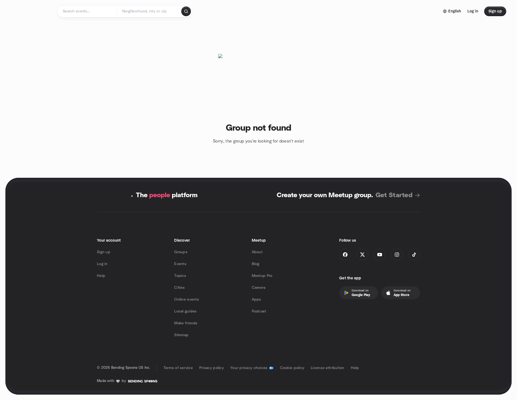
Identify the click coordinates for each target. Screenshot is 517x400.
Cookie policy (292, 368)
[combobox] (149, 11)
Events (180, 264)
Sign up (103, 252)
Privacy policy (211, 368)
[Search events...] (186, 11)
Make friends (185, 323)
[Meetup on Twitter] (362, 254)
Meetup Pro (262, 276)
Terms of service (178, 368)
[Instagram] (397, 254)
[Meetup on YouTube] (380, 254)
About (257, 252)
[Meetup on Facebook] (345, 254)
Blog (256, 264)
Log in (102, 264)
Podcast (259, 311)
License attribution (327, 368)
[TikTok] (414, 254)
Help (101, 276)
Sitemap (181, 335)
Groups (180, 252)
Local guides (185, 311)
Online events (186, 299)
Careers (259, 288)
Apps (256, 299)
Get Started (394, 195)
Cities (179, 288)
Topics (180, 276)
